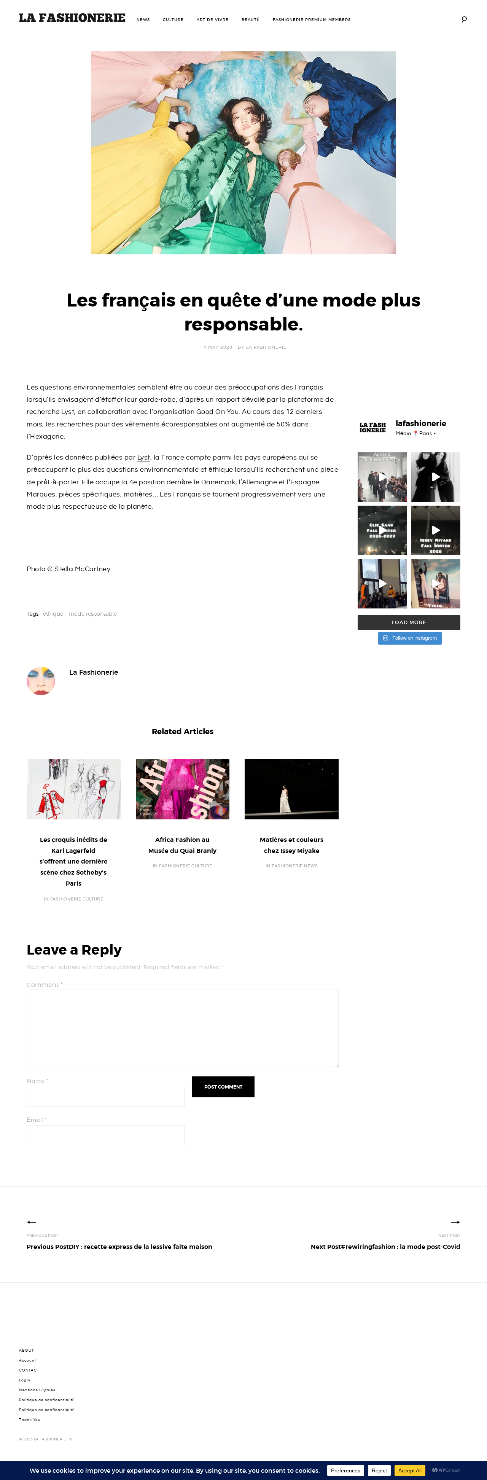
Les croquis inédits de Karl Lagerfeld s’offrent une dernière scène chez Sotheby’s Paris (74, 862)
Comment (45, 984)
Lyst (143, 457)
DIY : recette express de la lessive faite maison (119, 1247)
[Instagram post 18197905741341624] (435, 477)
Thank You (30, 1420)
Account (27, 1360)
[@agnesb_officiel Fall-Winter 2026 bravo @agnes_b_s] (382, 477)
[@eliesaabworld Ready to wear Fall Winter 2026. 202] (382, 530)
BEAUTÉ (251, 19)
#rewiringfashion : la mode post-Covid (385, 1247)
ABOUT (26, 1350)
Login (24, 1380)
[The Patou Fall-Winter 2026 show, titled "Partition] (382, 583)
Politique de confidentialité (47, 1400)
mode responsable (92, 613)
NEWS (143, 19)
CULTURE (173, 19)
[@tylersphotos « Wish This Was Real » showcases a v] (435, 583)
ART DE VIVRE (213, 19)
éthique (53, 613)
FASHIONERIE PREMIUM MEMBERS (312, 19)
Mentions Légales (37, 1390)
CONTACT (29, 1370)
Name (37, 1081)
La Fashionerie (266, 347)
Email (37, 1120)
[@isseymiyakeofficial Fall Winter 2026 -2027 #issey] (435, 530)
